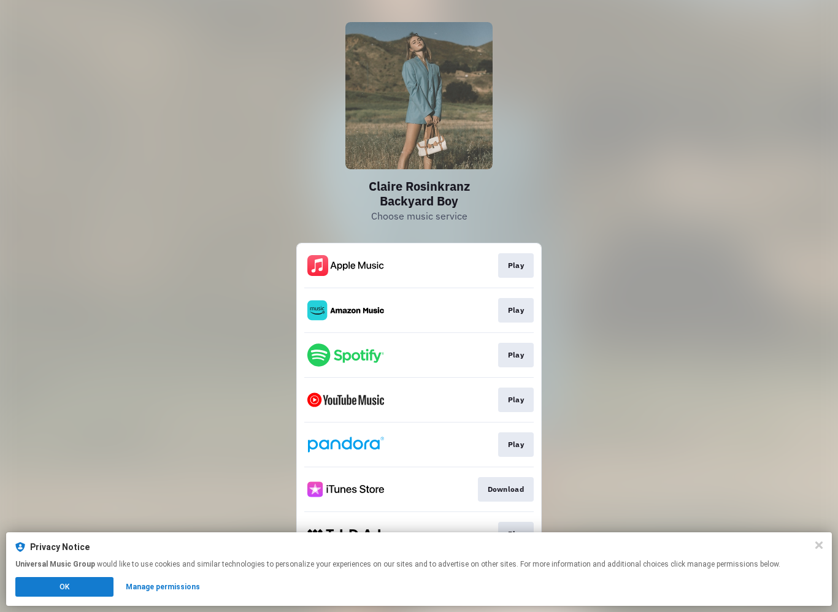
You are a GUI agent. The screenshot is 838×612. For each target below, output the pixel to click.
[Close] (819, 545)
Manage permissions (163, 587)
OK (64, 587)
